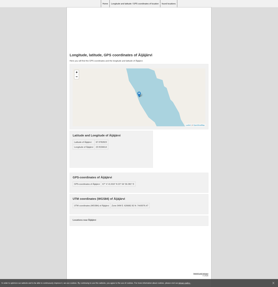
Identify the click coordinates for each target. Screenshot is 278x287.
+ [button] (77, 72)
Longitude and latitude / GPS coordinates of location (135, 3)
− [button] (77, 77)
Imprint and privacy (200, 274)
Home (105, 3)
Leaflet (188, 125)
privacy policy (185, 283)
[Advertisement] (139, 30)
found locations (169, 3)
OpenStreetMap (199, 125)
